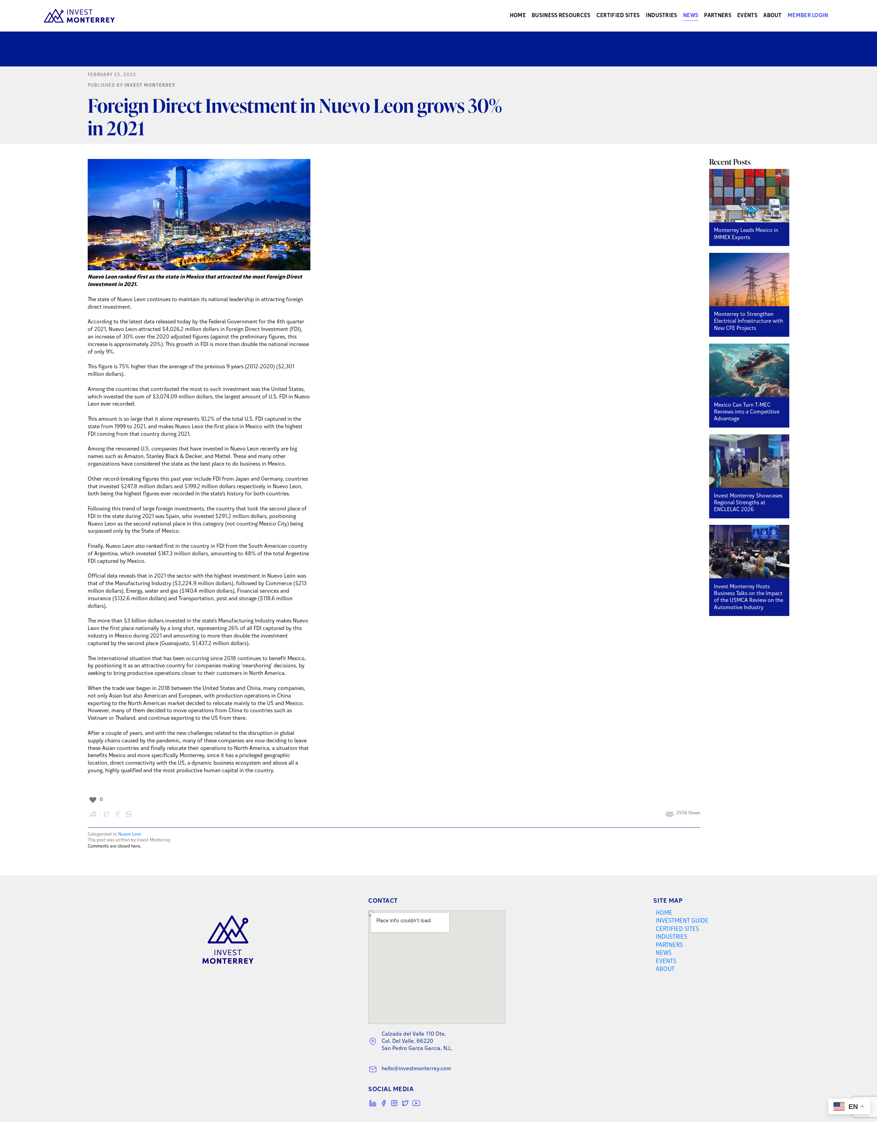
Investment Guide (682, 921)
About (772, 16)
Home (518, 16)
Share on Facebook (117, 814)
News (690, 16)
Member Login (808, 16)
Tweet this (106, 814)
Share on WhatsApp (128, 814)
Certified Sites (618, 16)
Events (747, 16)
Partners (717, 16)
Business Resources (561, 16)
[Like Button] (93, 800)
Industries (661, 16)
